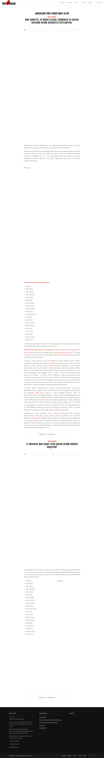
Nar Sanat (16, 755)
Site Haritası (42, 725)
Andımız (64, 400)
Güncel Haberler (43, 728)
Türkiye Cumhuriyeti (61, 350)
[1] (73, 352)
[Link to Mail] (101, 2)
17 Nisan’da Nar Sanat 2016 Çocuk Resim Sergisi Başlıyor (52, 445)
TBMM (52, 361)
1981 (53, 363)
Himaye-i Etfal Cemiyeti (51, 365)
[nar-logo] (10, 2)
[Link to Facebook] (96, 2)
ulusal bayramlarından (61, 352)
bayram (68, 388)
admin (53, 434)
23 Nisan (27, 388)
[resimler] (52, 510)
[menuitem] (62, 2)
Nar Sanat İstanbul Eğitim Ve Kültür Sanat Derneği (50, 720)
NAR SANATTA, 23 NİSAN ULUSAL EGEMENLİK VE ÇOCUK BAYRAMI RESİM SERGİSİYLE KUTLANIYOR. (52, 21)
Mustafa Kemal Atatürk (61, 355)
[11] (59, 404)
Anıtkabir (31, 415)
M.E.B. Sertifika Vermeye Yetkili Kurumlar (48, 722)
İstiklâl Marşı (39, 393)
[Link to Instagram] (98, 2)
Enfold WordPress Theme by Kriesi (26, 755)
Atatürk (33, 395)
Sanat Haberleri (52, 17)
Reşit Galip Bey (47, 400)
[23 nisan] (52, 85)
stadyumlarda (36, 418)
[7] (74, 352)
